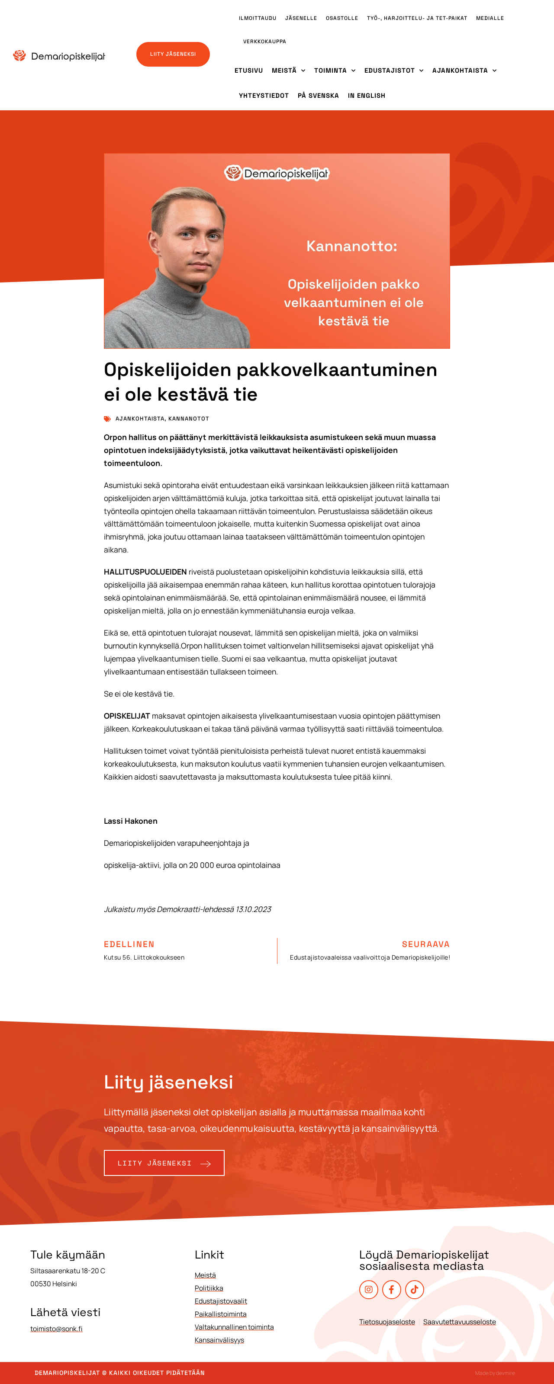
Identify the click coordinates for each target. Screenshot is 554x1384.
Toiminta (330, 70)
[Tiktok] (414, 1289)
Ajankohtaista (460, 70)
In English (367, 95)
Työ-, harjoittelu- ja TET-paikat (417, 18)
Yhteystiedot (264, 95)
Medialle (490, 18)
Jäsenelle (301, 18)
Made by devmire (495, 1373)
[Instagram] (368, 1289)
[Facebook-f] (391, 1289)
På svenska (318, 95)
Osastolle (342, 18)
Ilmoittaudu (258, 18)
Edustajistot (389, 70)
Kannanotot (188, 418)
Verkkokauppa (265, 41)
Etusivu (249, 70)
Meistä (284, 70)
